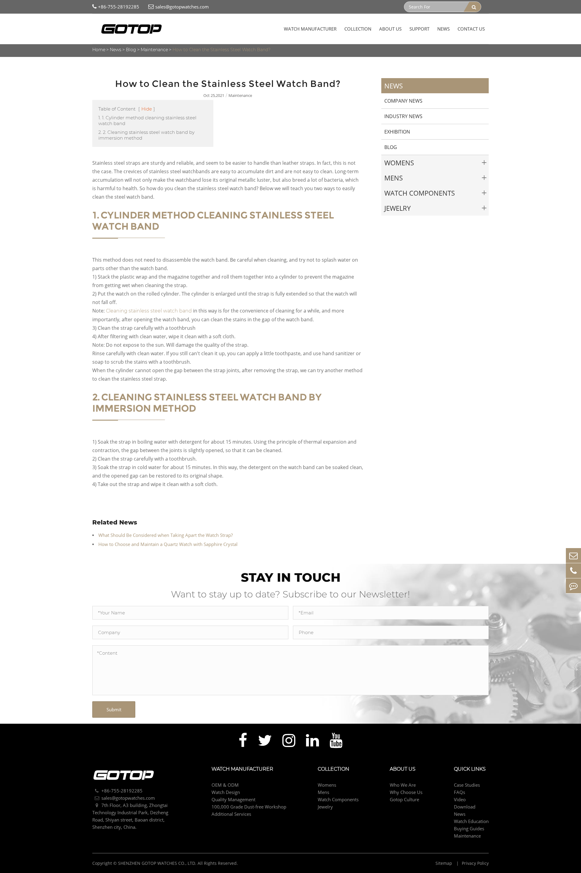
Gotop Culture (404, 799)
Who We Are (403, 785)
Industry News (403, 116)
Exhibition (397, 131)
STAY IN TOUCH (290, 577)
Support (419, 29)
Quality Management (233, 799)
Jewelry (397, 208)
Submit (114, 709)
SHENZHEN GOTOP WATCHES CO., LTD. (157, 863)
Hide (146, 109)
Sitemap (444, 863)
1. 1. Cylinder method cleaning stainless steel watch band (147, 120)
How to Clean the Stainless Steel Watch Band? (221, 49)
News (443, 29)
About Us (390, 29)
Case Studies (467, 785)
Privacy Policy (475, 863)
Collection (357, 29)
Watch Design (226, 792)
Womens (399, 162)
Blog (131, 49)
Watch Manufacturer (310, 29)
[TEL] (573, 570)
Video (460, 799)
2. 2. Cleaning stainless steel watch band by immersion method (146, 135)
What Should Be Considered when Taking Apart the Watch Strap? (165, 535)
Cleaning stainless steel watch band (149, 311)
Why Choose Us (406, 792)
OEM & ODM (225, 785)
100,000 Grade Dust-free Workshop (249, 807)
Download (464, 807)
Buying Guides (469, 828)
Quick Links (470, 769)
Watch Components (419, 192)
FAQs (459, 792)
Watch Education (471, 821)
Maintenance (154, 49)
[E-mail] (573, 555)
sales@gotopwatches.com (182, 7)
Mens (393, 177)
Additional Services (231, 814)
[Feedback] (573, 585)
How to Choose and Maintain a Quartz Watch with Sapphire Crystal (168, 544)
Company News (403, 101)
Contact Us (471, 29)
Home (98, 49)
